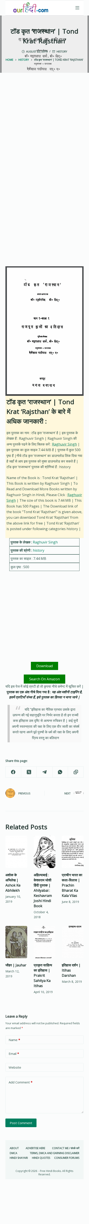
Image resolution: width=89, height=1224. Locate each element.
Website (15, 1067)
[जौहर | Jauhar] (16, 942)
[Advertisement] (44, 129)
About (14, 1148)
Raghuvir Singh (64, 444)
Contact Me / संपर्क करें (65, 1148)
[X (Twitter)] (29, 772)
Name (14, 1040)
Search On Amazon (44, 679)
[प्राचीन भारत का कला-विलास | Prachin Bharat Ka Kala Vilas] (73, 852)
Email (14, 1053)
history (62, 51)
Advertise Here (35, 1148)
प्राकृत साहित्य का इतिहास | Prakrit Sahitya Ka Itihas (43, 975)
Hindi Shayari (19, 1158)
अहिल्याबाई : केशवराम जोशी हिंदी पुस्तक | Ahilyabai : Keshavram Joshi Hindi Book (43, 890)
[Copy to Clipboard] (76, 772)
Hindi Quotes (41, 1158)
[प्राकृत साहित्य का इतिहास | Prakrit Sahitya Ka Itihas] (45, 942)
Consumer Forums (66, 1158)
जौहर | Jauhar (15, 965)
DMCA (13, 1153)
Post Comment (21, 1123)
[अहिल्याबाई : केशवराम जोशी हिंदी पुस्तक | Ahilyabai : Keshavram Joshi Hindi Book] (45, 852)
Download (44, 666)
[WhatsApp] (60, 772)
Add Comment (20, 1082)
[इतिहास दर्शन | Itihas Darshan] (73, 942)
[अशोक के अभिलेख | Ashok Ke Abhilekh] (16, 852)
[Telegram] (44, 772)
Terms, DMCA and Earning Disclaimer (54, 1153)
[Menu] (77, 8)
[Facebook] (13, 772)
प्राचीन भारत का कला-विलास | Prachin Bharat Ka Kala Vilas (72, 885)
